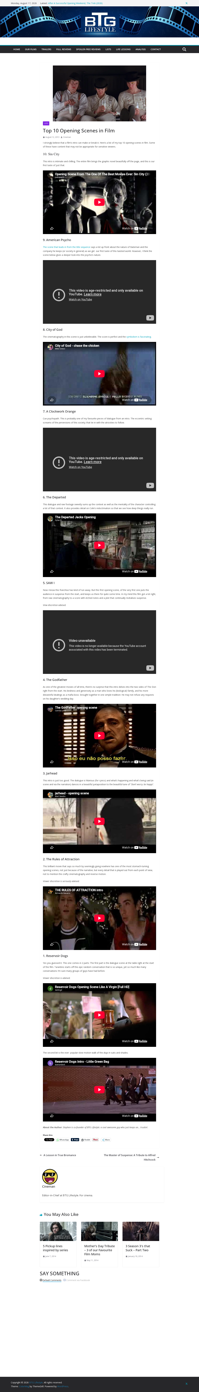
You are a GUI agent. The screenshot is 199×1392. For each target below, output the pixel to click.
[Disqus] (99, 1324)
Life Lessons (123, 49)
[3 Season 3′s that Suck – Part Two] (141, 1224)
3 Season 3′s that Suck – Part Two (138, 1248)
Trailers (46, 49)
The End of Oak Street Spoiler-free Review (69, 3)
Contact (156, 49)
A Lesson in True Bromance (60, 1155)
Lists (108, 49)
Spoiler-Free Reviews (88, 49)
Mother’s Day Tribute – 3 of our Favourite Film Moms (99, 1250)
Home (16, 49)
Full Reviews (63, 49)
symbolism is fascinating (138, 336)
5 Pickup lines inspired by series (55, 1248)
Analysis (141, 49)
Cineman (67, 137)
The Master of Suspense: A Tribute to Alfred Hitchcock (129, 1157)
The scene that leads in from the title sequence (66, 247)
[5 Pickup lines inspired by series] (58, 1224)
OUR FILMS (31, 49)
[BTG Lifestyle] (99, 8)
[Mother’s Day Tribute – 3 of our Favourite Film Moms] (99, 1224)
